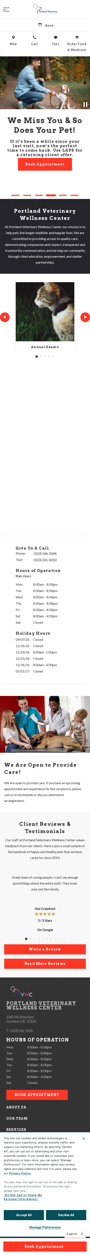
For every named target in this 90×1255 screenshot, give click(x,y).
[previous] (5, 83)
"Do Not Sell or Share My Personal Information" (23, 1197)
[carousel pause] (85, 104)
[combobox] (75, 1234)
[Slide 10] (64, 939)
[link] (45, 8)
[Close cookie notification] (83, 1138)
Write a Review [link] (45, 949)
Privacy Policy (20, 1173)
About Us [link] (16, 1107)
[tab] (24, 576)
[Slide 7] (51, 939)
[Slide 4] (51, 195)
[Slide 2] (27, 195)
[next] (85, 83)
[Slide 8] (55, 939)
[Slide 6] (75, 195)
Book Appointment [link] (44, 1246)
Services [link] (16, 1129)
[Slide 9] (59, 939)
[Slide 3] (39, 195)
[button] (6, 9)
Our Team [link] (17, 1118)
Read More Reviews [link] (45, 964)
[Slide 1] (15, 195)
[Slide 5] (63, 195)
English (72, 1234)
